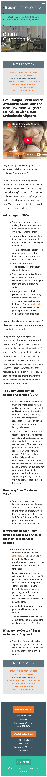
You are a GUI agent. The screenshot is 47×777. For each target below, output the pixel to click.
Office (23, 709)
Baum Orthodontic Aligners (23, 78)
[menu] (43, 3)
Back (23, 762)
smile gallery (37, 304)
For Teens (18, 75)
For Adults (28, 75)
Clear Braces (13, 81)
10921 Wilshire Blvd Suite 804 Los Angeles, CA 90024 (23, 719)
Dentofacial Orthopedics (23, 84)
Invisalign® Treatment (23, 91)
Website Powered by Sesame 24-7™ (25, 768)
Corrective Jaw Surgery (23, 88)
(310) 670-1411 (23, 751)
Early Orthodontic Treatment (23, 72)
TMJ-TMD (36, 81)
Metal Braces (26, 81)
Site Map (23, 771)
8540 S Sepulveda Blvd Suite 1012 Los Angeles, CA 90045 (23, 743)
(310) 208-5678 (23, 726)
